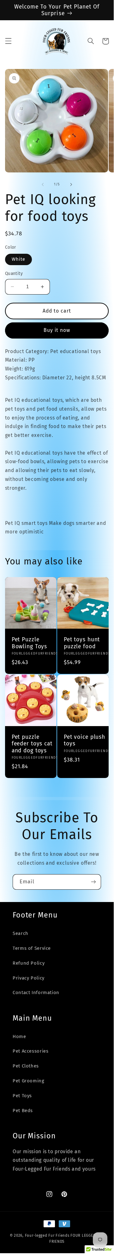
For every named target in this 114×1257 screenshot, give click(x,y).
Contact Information (36, 992)
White (18, 259)
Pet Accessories (30, 1051)
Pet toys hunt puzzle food (82, 643)
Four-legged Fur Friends (47, 1235)
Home (19, 1036)
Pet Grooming (29, 1081)
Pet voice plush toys (84, 740)
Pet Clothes (26, 1066)
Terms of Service (32, 948)
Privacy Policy (29, 978)
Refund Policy (29, 963)
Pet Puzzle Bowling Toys (29, 643)
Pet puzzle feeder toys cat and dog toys (32, 744)
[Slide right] (71, 184)
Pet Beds (23, 1110)
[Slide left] (43, 184)
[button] (8, 41)
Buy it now (57, 330)
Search (20, 933)
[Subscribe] (93, 882)
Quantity (14, 273)
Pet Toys (22, 1095)
